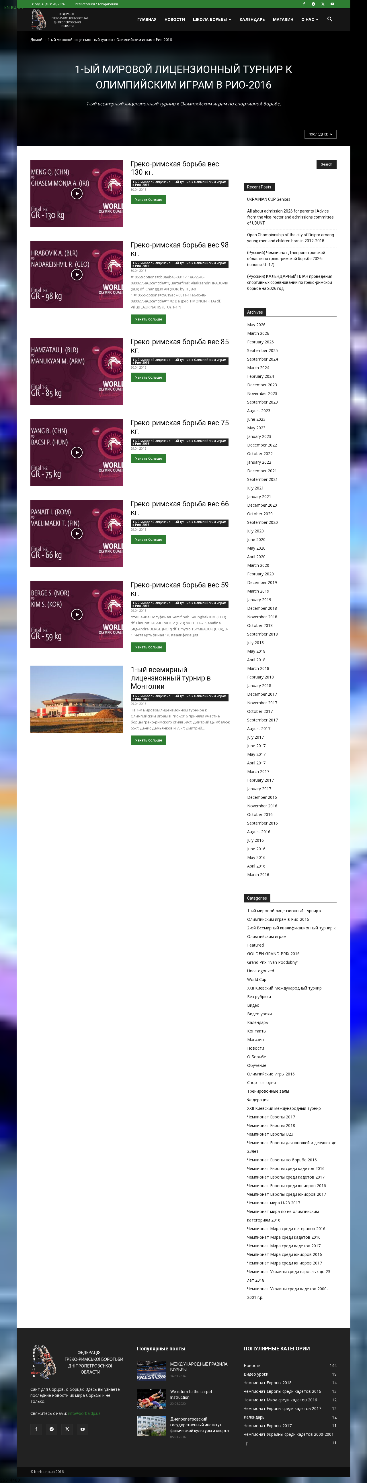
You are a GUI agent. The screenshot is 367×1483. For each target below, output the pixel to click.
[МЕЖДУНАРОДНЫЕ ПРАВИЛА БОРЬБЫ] (151, 1371)
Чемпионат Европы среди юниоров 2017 (286, 1194)
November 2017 (262, 702)
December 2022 (262, 445)
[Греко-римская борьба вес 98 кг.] (76, 274)
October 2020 (260, 513)
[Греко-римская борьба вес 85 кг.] (76, 371)
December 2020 (262, 505)
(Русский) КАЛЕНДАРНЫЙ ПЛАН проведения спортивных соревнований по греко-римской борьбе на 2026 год (289, 282)
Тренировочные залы (268, 1091)
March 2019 (258, 591)
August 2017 (258, 728)
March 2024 (258, 367)
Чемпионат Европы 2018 (271, 1125)
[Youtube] (332, 4)
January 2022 (259, 462)
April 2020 (256, 556)
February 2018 (260, 677)
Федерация (258, 1099)
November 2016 (262, 806)
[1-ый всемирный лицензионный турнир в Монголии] (76, 699)
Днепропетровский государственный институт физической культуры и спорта (199, 1425)
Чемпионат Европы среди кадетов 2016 (286, 1168)
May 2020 (256, 548)
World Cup (256, 979)
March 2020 (258, 565)
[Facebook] (304, 4)
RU (13, 7)
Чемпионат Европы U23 (270, 1134)
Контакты (256, 1031)
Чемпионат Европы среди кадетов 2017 (286, 1177)
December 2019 (262, 582)
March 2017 (258, 771)
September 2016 (262, 823)
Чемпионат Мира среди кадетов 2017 (284, 1245)
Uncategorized (260, 970)
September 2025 (262, 350)
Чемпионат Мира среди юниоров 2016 (284, 1254)
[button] (330, 20)
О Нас (307, 19)
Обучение (256, 1065)
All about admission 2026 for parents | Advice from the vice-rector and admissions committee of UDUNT (290, 217)
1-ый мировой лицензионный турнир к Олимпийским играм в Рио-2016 (179, 183)
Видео (253, 1005)
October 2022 (260, 453)
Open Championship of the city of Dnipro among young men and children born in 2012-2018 (290, 238)
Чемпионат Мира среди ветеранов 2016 (286, 1228)
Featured (255, 945)
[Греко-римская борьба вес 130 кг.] (76, 193)
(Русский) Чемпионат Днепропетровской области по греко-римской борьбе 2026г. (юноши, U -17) (286, 258)
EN (7, 7)
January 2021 (259, 496)
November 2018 (262, 616)
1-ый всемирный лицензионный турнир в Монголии (171, 678)
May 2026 (256, 324)
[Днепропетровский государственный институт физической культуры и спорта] (151, 1426)
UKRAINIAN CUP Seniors (268, 199)
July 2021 (255, 488)
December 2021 (262, 470)
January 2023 (259, 436)
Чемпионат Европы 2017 (271, 1117)
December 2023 (262, 385)
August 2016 (258, 831)
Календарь (252, 19)
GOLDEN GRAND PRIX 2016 (273, 953)
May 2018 (256, 651)
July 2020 (255, 531)
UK (20, 7)
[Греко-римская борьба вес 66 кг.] (76, 533)
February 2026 (260, 342)
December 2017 (262, 694)
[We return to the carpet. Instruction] (151, 1399)
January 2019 (259, 599)
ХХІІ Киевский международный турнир (284, 1108)
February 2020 (260, 574)
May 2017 (256, 754)
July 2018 (255, 642)
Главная (147, 19)
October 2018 (260, 625)
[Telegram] (313, 4)
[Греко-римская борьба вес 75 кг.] (76, 452)
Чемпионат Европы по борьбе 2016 (282, 1160)
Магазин (283, 19)
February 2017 (260, 780)
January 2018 (259, 685)
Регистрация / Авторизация (96, 4)
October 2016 (260, 814)
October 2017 (260, 711)
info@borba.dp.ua (84, 1413)
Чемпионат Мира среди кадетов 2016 (284, 1237)
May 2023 (256, 427)
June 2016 (256, 848)
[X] (323, 4)
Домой (36, 39)
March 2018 (258, 668)
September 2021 (262, 479)
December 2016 (262, 797)
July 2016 (255, 840)
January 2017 (259, 788)
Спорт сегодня (261, 1082)
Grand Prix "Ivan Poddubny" (272, 962)
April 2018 (256, 659)
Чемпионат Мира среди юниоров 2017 (284, 1263)
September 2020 (262, 522)
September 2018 (262, 634)
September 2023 (262, 402)
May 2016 (256, 857)
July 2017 (255, 737)
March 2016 (258, 874)
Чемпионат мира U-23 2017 (273, 1202)
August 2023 (258, 410)
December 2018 (262, 608)
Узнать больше (148, 199)
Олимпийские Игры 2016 (271, 1074)
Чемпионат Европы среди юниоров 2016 (286, 1185)
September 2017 (262, 720)
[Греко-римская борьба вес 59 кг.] (76, 614)
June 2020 (256, 539)
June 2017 (256, 745)
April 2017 (256, 763)
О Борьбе (256, 1056)
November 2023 (262, 393)
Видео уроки (259, 1013)
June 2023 (256, 419)
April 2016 (256, 866)
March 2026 (258, 333)
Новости (175, 19)
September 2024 (262, 359)
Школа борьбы (210, 19)
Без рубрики (259, 996)
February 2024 (260, 376)
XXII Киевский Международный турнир (284, 988)
